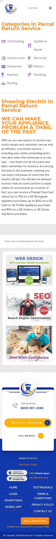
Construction (16, 58)
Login (13, 494)
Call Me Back (27, 435)
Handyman (14, 66)
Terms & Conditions (43, 496)
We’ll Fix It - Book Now (26, 422)
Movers (39, 66)
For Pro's (33, 8)
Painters (12, 75)
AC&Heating (15, 41)
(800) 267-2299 (32, 408)
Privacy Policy (43, 505)
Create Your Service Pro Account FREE (28, 526)
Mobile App (13, 507)
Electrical (40, 58)
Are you (35, 521)
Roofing (12, 83)
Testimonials (43, 487)
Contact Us (43, 511)
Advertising (13, 500)
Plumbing (40, 75)
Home (13, 487)
